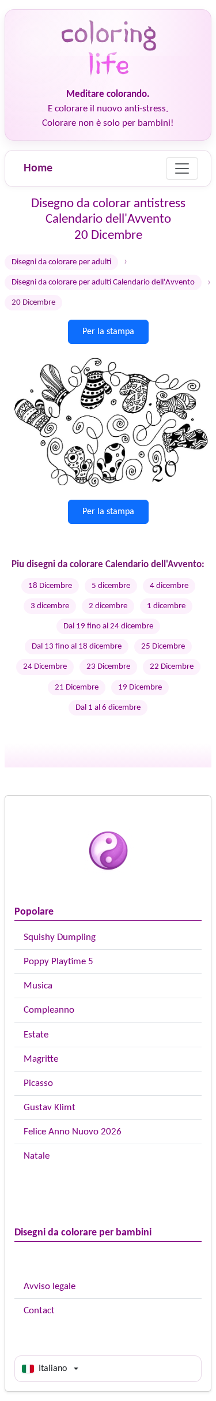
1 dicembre (166, 606)
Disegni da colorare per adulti (61, 262)
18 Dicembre (50, 586)
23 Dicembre (108, 666)
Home (38, 168)
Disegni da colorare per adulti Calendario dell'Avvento (103, 282)
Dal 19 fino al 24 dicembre (108, 626)
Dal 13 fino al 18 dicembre (77, 646)
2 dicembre (108, 606)
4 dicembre (169, 586)
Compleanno (49, 1010)
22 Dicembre (172, 666)
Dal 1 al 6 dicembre (108, 707)
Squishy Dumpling (60, 937)
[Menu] (182, 168)
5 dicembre (111, 586)
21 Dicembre (76, 687)
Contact (39, 1311)
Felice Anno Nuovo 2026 (73, 1132)
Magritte (41, 1059)
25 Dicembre (163, 646)
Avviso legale (49, 1286)
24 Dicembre (45, 666)
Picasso (38, 1083)
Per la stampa (108, 331)
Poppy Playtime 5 (58, 962)
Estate (36, 1035)
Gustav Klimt (49, 1107)
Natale (37, 1156)
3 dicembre (50, 606)
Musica (38, 986)
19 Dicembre (140, 687)
